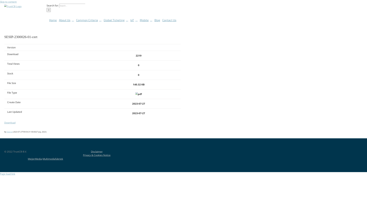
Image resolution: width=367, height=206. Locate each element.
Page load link (7, 174)
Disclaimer (97, 151)
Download (9, 122)
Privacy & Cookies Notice (97, 155)
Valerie (9, 132)
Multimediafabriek (53, 159)
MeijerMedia (35, 159)
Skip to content (8, 1)
